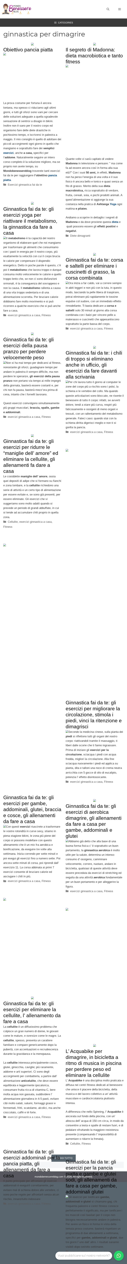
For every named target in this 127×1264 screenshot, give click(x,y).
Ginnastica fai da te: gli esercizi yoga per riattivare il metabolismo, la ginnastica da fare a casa (30, 221)
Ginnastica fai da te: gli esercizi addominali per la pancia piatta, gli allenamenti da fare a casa (31, 1163)
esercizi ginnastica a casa (24, 315)
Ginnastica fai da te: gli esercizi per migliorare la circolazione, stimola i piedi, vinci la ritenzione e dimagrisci (94, 714)
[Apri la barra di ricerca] (108, 9)
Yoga (113, 204)
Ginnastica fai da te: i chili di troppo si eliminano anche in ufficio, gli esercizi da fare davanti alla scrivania (94, 365)
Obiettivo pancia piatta (28, 49)
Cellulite (13, 521)
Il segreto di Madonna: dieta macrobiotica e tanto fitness (94, 55)
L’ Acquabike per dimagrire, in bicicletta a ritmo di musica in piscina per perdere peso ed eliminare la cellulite (94, 1063)
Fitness (46, 315)
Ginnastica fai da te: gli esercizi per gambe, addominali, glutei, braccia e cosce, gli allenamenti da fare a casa (32, 809)
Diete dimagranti (80, 235)
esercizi (8, 153)
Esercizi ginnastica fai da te (25, 184)
